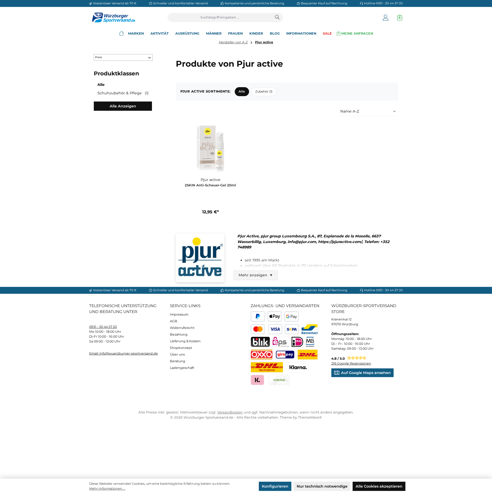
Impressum (179, 314)
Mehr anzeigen (256, 275)
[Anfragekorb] (398, 17)
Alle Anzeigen (123, 106)
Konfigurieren (275, 486)
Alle (101, 84)
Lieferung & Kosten (185, 341)
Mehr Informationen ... (107, 488)
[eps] (280, 342)
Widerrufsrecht (182, 328)
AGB (173, 321)
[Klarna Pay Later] (257, 380)
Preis (98, 57)
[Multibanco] (310, 342)
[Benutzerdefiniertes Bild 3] (285, 354)
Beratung (177, 361)
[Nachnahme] (267, 367)
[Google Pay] (291, 316)
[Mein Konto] (385, 17)
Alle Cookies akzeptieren (379, 486)
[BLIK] (260, 342)
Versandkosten (230, 412)
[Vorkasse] (279, 380)
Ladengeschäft (182, 368)
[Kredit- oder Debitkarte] (266, 329)
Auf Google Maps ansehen (366, 372)
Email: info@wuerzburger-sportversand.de (123, 353)
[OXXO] (262, 354)
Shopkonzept (181, 348)
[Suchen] (277, 17)
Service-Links (185, 305)
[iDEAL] (297, 342)
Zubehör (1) (263, 91)
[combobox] (220, 17)
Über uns (177, 354)
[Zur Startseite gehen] (112, 17)
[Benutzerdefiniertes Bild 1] (308, 354)
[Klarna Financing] (298, 367)
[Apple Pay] (275, 316)
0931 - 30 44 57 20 (103, 327)
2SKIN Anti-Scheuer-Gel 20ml (210, 185)
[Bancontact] (309, 329)
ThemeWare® (310, 417)
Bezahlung (179, 334)
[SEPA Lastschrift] (292, 329)
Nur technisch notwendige (322, 486)
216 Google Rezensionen (351, 363)
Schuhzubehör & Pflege (123, 93)
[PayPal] (258, 316)
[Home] (121, 33)
